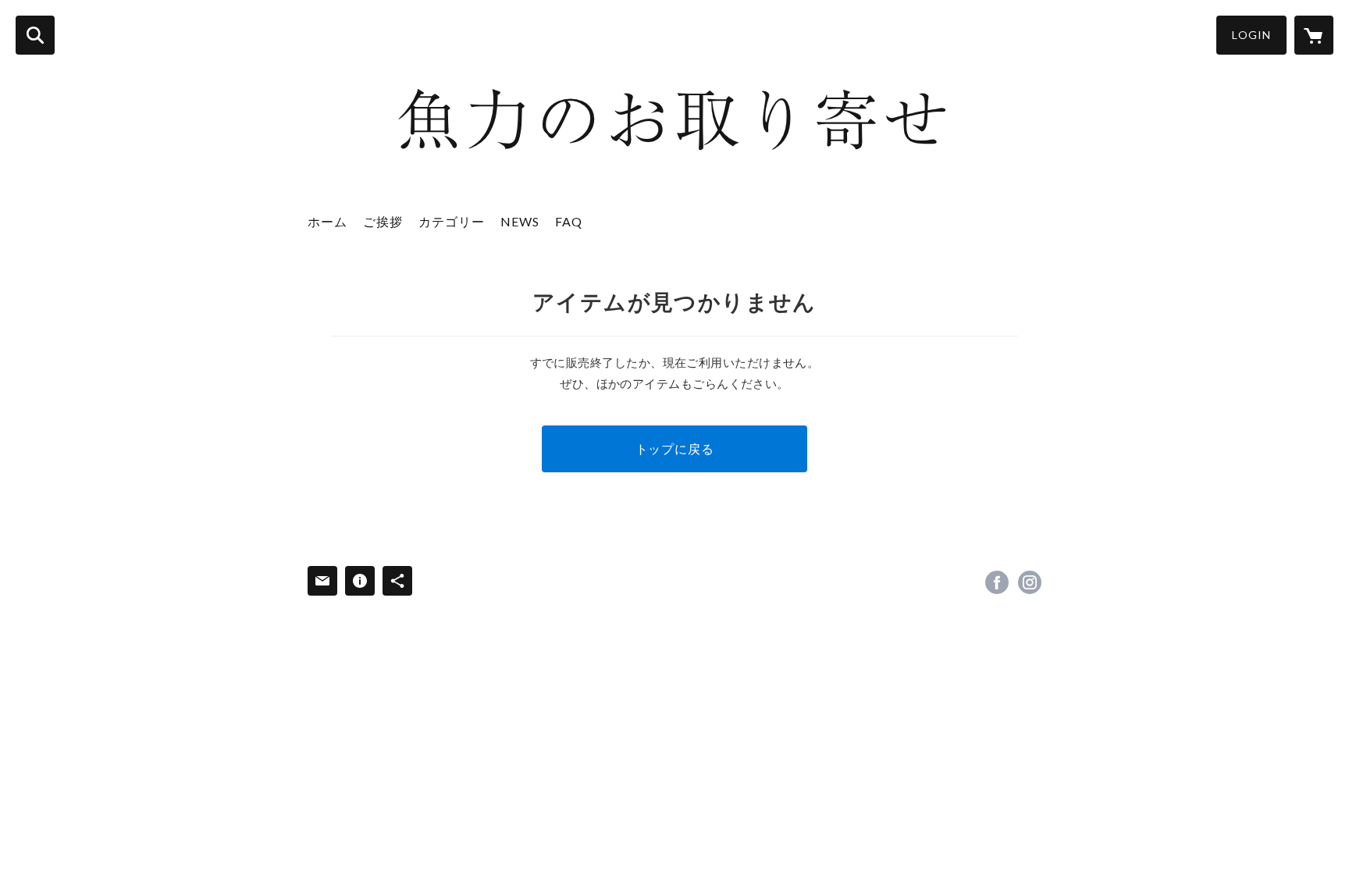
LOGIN (1251, 34)
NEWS (519, 221)
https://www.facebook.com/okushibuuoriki (997, 582)
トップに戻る (674, 448)
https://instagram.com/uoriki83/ (1029, 582)
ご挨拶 (383, 221)
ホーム (327, 221)
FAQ (568, 221)
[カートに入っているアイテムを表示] (1313, 35)
